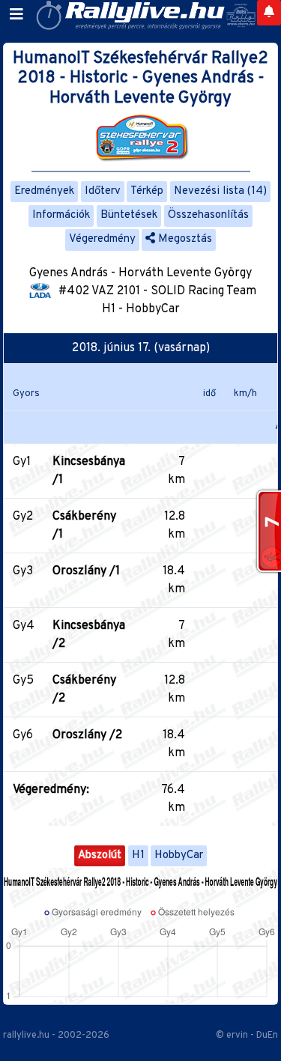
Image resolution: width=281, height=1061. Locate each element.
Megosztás (183, 239)
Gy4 (23, 625)
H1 (138, 855)
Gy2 (23, 516)
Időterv (103, 191)
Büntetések (128, 215)
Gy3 (23, 571)
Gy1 (22, 462)
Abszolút (99, 855)
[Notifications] (269, 12)
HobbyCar (178, 855)
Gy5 (23, 680)
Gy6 (23, 735)
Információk (61, 215)
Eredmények (44, 191)
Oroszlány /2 (87, 735)
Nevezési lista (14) (220, 191)
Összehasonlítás (208, 215)
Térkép (146, 191)
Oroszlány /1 (86, 571)
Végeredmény (102, 239)
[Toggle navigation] (16, 15)
